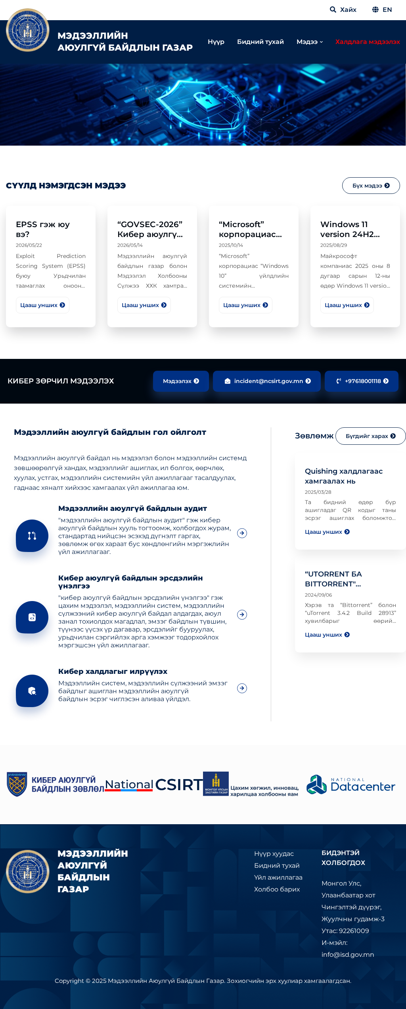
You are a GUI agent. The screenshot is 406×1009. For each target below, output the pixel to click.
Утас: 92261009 (345, 931)
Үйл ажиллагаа (278, 877)
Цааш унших (38, 305)
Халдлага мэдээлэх (367, 42)
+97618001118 (363, 381)
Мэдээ (307, 42)
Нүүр (216, 42)
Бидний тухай (260, 42)
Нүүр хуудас (274, 853)
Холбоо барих (277, 889)
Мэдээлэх (177, 381)
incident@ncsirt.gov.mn (268, 381)
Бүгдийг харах (367, 436)
